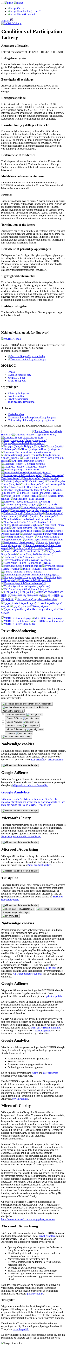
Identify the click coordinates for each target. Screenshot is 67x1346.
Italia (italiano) (36, 498)
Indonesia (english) (49, 492)
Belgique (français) (33, 446)
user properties (50, 1072)
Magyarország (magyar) (48, 510)
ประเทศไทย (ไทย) (47, 599)
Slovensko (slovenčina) (40, 560)
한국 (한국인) (34, 595)
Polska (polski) (27, 542)
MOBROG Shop (17, 377)
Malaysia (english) (33, 513)
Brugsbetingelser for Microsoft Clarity (21, 836)
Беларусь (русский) (36, 440)
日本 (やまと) (27, 592)
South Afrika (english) (39, 562)
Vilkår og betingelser (18, 393)
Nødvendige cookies (16, 714)
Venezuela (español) (35, 583)
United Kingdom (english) (45, 574)
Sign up (5, 20)
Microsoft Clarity (15, 725)
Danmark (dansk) (31, 469)
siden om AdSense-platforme (45, 1027)
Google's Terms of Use (39, 804)
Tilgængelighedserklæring (21, 401)
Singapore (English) (34, 557)
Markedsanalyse (16, 414)
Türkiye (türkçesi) (32, 571)
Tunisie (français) (49, 568)
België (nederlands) (35, 443)
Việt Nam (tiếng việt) (38, 589)
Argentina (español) (45, 434)
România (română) (43, 548)
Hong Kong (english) (37, 487)
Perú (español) (26, 536)
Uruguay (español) (33, 577)
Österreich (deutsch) (43, 527)
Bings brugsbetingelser (39, 865)
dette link (51, 967)
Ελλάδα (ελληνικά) (34, 481)
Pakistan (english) (32, 530)
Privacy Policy (55, 759)
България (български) (40, 452)
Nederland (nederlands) (41, 519)
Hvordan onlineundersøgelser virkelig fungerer (32, 417)
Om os (11, 371)
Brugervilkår (38, 759)
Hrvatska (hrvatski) (34, 490)
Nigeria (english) (31, 525)
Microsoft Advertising (17, 729)
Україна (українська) (38, 586)
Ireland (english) (30, 495)
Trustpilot (11, 733)
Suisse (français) (44, 554)
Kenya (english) (30, 504)
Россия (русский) (54, 539)
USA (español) (43, 580)
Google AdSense (15, 718)
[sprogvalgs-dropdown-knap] (2, 616)
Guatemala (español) (54, 484)
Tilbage (27, 736)
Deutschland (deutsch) (39, 472)
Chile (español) (36, 460)
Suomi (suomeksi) (32, 565)
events (35, 1072)
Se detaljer (32, 765)
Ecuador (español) (32, 475)
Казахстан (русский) (38, 501)
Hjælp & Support (17, 380)
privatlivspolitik (54, 996)
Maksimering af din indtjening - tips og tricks (31, 420)
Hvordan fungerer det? (19, 374)
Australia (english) (33, 437)
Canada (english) (31, 455)
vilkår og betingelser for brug (27, 973)
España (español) (50, 478)
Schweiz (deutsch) (33, 551)
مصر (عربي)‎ (42, 606)
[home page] (14, 2)
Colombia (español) (34, 463)
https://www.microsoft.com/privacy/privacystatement (28, 1219)
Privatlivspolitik (16, 396)
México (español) (48, 516)
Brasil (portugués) (50, 449)
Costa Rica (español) (36, 466)
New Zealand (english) (40, 522)
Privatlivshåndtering (18, 399)
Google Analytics (15, 722)
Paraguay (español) (52, 533)
